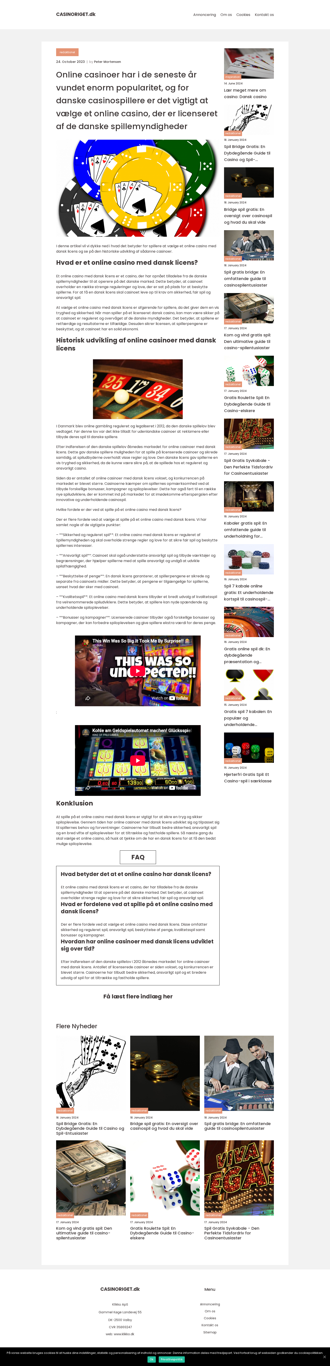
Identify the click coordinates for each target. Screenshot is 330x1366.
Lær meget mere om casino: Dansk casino (245, 93)
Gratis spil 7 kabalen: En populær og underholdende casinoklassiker (248, 718)
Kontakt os (264, 14)
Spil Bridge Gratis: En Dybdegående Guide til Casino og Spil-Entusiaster (247, 153)
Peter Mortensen (107, 61)
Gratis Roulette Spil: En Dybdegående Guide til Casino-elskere (247, 404)
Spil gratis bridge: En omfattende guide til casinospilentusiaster (245, 278)
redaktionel (67, 52)
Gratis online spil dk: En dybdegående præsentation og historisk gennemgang (247, 655)
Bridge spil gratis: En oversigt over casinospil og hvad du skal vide (248, 216)
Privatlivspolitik (172, 1359)
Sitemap (210, 1332)
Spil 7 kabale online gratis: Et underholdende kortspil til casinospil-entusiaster (248, 592)
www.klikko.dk (124, 1334)
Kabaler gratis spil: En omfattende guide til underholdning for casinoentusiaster (245, 529)
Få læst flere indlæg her (138, 996)
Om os (226, 14)
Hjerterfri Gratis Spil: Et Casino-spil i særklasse (248, 778)
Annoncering (204, 14)
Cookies (243, 14)
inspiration (232, 77)
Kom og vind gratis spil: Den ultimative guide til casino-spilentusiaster (247, 341)
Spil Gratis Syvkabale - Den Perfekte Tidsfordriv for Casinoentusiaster (248, 467)
